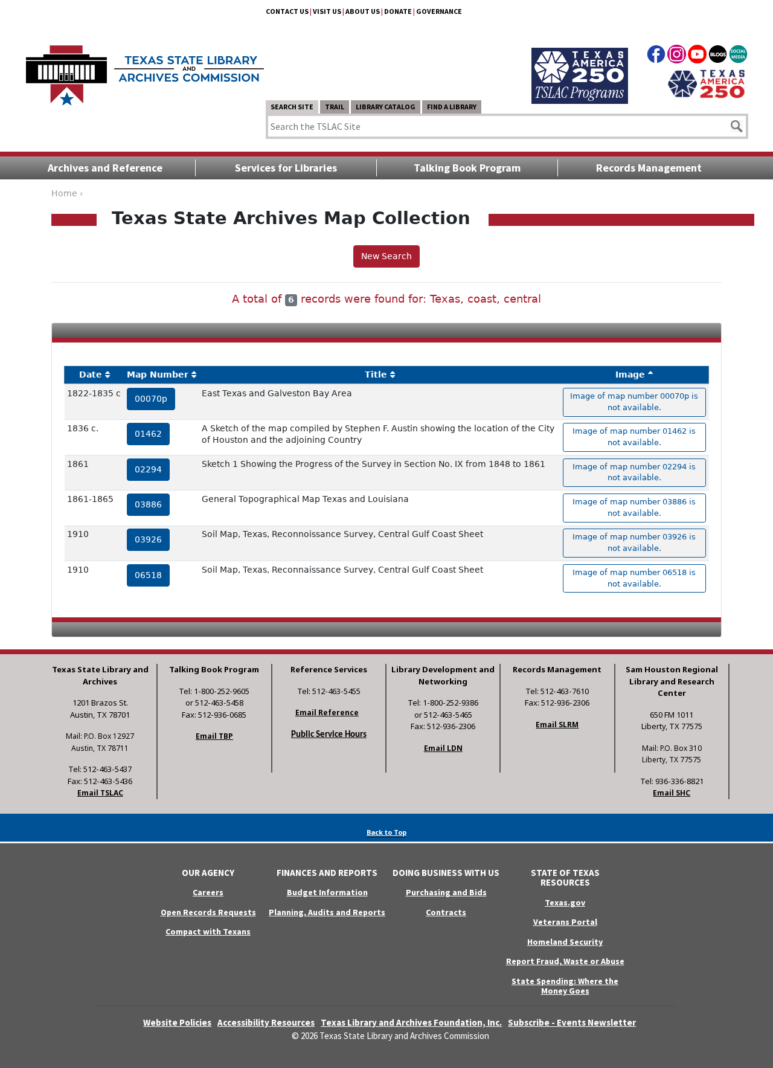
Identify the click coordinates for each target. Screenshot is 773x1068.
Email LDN (443, 748)
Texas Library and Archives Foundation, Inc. (411, 1022)
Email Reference (327, 712)
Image (630, 374)
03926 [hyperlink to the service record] (148, 539)
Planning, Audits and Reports (327, 912)
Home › (67, 193)
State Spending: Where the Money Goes (565, 986)
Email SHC (671, 793)
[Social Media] (738, 56)
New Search (386, 256)
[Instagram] (676, 56)
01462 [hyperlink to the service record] (148, 434)
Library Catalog (385, 106)
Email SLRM (557, 724)
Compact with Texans (208, 931)
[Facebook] (656, 56)
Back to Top (386, 832)
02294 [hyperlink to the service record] (148, 469)
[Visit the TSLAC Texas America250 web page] (579, 61)
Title (376, 374)
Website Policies (177, 1022)
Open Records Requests (208, 912)
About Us (362, 11)
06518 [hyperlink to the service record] (148, 575)
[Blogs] (717, 56)
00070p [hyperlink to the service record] (151, 399)
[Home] (145, 69)
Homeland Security (565, 941)
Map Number (157, 374)
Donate (398, 11)
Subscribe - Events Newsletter (572, 1022)
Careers (208, 892)
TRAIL (334, 106)
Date (90, 374)
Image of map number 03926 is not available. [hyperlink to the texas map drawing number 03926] (634, 542)
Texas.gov (565, 902)
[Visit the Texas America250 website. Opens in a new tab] (706, 82)
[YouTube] (697, 56)
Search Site (292, 106)
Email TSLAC (100, 793)
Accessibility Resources (266, 1022)
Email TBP (214, 736)
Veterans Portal (565, 921)
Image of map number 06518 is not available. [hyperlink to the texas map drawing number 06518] (634, 578)
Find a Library (451, 106)
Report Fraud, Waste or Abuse (565, 961)
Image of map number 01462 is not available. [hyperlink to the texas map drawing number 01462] (634, 436)
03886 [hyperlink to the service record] (148, 504)
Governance (439, 11)
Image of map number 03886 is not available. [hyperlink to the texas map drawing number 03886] (634, 507)
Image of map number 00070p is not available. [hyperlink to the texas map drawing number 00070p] (634, 401)
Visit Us (327, 11)
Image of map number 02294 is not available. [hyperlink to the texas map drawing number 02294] (634, 472)
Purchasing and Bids (446, 892)
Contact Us (287, 11)
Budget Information (327, 892)
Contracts (446, 912)
